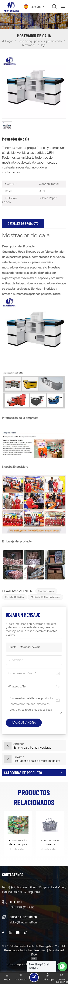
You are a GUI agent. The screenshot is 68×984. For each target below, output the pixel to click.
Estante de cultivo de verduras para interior (17, 842)
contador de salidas (14, 597)
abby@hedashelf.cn (23, 922)
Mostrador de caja (30, 647)
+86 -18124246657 (22, 907)
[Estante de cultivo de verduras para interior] (18, 825)
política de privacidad (18, 964)
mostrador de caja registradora (45, 597)
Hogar (9, 41)
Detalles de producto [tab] (23, 223)
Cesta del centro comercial (50, 842)
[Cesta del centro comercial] (50, 825)
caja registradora (46, 591)
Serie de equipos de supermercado (40, 41)
